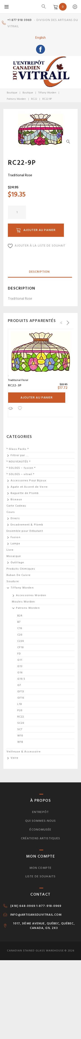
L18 (19, 704)
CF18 (20, 647)
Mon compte (40, 867)
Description (39, 271)
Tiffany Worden (47, 93)
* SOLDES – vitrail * (20, 474)
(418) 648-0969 (22, 906)
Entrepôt (40, 812)
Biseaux (16, 499)
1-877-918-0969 (49, 906)
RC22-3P (15, 385)
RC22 (34, 99)
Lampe (15, 544)
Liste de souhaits (40, 876)
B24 (19, 616)
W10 (20, 736)
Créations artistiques (40, 838)
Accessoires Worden (31, 595)
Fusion (15, 537)
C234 (20, 641)
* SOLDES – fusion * (21, 468)
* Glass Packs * (18, 449)
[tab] (39, 272)
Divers (15, 518)
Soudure (13, 581)
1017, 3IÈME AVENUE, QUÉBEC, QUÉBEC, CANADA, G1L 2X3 (43, 925)
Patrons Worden (16, 99)
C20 (19, 635)
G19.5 (21, 679)
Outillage (17, 562)
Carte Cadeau (16, 506)
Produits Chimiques (21, 569)
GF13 (20, 691)
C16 (19, 628)
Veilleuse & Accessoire (24, 752)
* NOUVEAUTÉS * (19, 462)
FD (19, 654)
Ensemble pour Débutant (25, 531)
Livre (10, 550)
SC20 (20, 723)
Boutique (12, 93)
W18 (20, 742)
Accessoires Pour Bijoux (28, 480)
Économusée (40, 829)
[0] (55, 6)
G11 (19, 660)
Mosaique (14, 556)
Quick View (10, 408)
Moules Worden (23, 602)
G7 (19, 685)
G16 (20, 673)
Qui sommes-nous (40, 820)
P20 (19, 710)
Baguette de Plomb (25, 493)
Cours (11, 512)
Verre (15, 758)
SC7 (19, 729)
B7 (19, 622)
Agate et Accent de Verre (29, 487)
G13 (19, 666)
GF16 (20, 698)
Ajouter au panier (39, 230)
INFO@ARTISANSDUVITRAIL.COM (36, 914)
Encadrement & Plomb (27, 525)
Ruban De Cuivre (19, 575)
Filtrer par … (20, 455)
